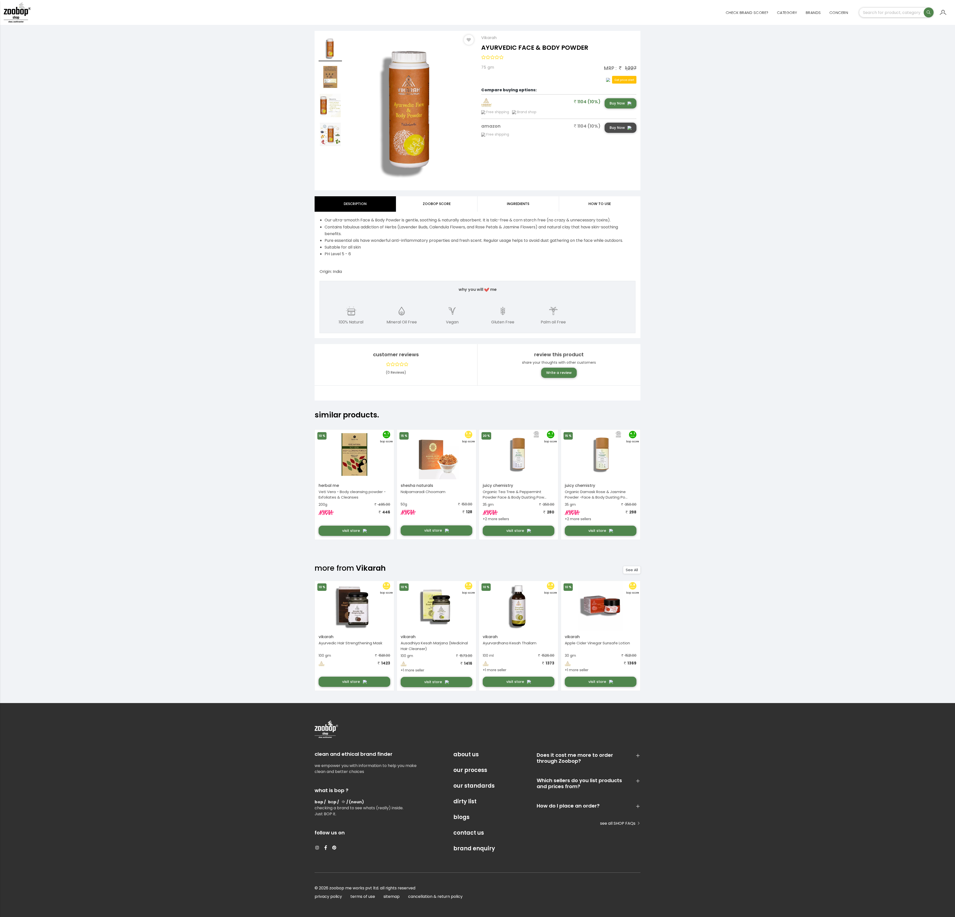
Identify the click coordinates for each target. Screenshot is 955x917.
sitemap (391, 896)
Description (355, 203)
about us (466, 754)
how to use (599, 203)
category (787, 12)
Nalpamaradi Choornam (423, 491)
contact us (468, 833)
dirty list (465, 801)
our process (470, 770)
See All (632, 569)
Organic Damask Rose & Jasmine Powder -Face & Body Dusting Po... (596, 494)
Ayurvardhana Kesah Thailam (509, 643)
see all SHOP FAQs (618, 823)
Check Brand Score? (747, 12)
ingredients (518, 203)
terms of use (362, 896)
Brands (813, 12)
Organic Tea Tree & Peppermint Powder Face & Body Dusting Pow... (514, 494)
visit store (351, 530)
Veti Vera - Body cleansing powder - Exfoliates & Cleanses (352, 494)
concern (838, 12)
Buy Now (617, 103)
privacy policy (328, 896)
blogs (461, 817)
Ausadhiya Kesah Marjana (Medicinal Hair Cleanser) (434, 645)
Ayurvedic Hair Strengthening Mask (350, 643)
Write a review (559, 372)
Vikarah (489, 38)
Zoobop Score (437, 203)
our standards (474, 786)
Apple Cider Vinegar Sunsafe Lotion (597, 643)
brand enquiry (474, 848)
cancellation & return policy (435, 896)
